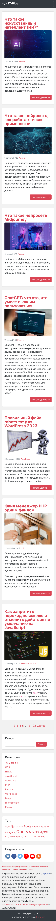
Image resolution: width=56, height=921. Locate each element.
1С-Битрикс (12, 762)
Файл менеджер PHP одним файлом (25, 508)
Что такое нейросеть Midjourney (25, 217)
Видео (8, 798)
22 (34, 725)
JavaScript (24, 664)
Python (9, 789)
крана (46, 873)
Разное (22, 62)
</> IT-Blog (10, 3)
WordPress (25, 459)
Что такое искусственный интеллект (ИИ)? (21, 23)
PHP (22, 548)
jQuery (33, 664)
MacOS (34, 832)
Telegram (15, 836)
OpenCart (10, 780)
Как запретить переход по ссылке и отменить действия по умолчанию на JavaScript (27, 619)
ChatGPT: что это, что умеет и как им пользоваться (26, 301)
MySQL (43, 832)
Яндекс (41, 836)
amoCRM (19, 827)
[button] (7, 856)
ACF (7, 826)
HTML (8, 771)
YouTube (24, 837)
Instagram (10, 832)
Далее (41, 725)
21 (29, 725)
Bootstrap (30, 826)
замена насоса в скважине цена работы (25, 904)
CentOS (41, 826)
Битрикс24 (32, 837)
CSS (7, 767)
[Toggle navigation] (50, 4)
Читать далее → (41, 97)
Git (48, 827)
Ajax (13, 826)
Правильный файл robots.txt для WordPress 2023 (22, 421)
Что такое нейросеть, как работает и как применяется (26, 119)
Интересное (12, 802)
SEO (7, 836)
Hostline (40, 917)
